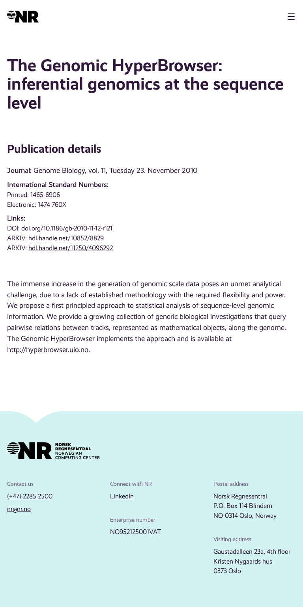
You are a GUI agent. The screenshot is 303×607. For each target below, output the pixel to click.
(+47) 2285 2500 (29, 496)
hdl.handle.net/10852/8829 (66, 238)
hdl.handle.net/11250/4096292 (70, 248)
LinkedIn (122, 496)
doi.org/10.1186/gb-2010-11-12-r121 (66, 228)
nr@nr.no (19, 509)
